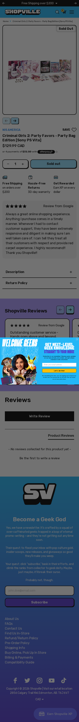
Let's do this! (59, 371)
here (64, 379)
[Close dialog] (77, 339)
